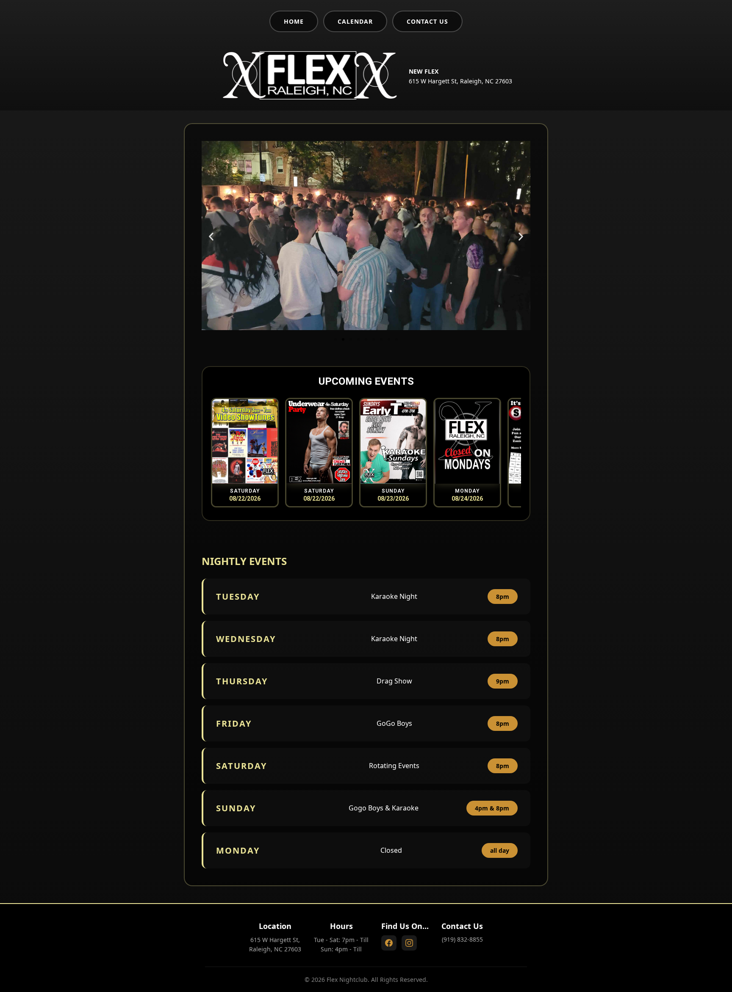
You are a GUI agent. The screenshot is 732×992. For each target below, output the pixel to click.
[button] (211, 236)
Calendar (355, 21)
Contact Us (427, 21)
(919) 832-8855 (462, 939)
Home (294, 21)
